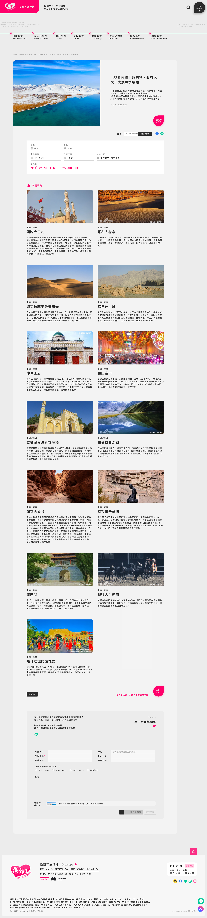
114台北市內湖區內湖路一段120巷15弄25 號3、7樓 (65, 874)
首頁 (15, 54)
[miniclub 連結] (175, 881)
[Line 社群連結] (190, 881)
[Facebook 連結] (180, 881)
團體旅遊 (23, 54)
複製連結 (145, 133)
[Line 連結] (200, 901)
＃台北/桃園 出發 (118, 104)
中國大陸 (32, 54)
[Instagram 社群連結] (195, 881)
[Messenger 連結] (200, 909)
